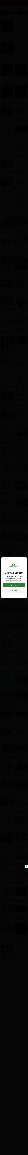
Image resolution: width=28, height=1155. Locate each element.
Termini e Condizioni (12, 594)
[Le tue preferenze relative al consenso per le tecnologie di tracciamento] (26, 866)
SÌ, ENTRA (14, 585)
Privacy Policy (21, 594)
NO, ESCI (14, 590)
